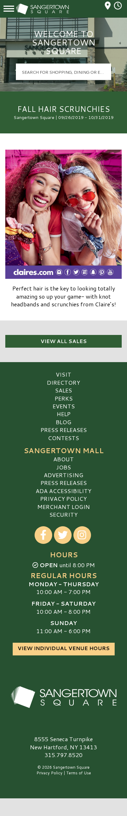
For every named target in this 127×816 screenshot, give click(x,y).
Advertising (63, 475)
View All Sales (64, 341)
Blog (63, 422)
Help (64, 414)
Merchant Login (63, 507)
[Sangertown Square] (63, 697)
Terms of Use (78, 773)
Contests (63, 438)
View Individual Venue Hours (64, 648)
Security (63, 514)
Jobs (63, 467)
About (63, 459)
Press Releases (64, 430)
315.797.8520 (63, 755)
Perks (64, 398)
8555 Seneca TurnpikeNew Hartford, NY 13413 (63, 743)
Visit (63, 374)
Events (64, 406)
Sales (63, 390)
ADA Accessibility (63, 491)
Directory (63, 382)
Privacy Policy (63, 498)
